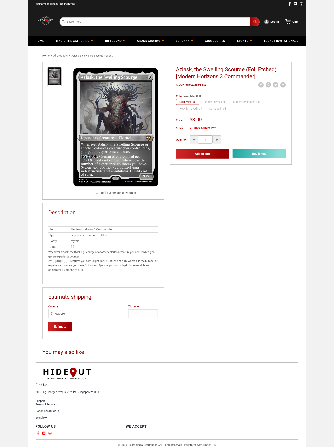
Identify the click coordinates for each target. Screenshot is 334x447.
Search (40, 417)
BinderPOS (209, 444)
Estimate (60, 327)
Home (40, 40)
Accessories (215, 40)
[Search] (255, 21)
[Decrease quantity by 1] (194, 140)
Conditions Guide (46, 411)
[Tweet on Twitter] (275, 85)
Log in (274, 21)
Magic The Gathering (73, 40)
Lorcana (183, 40)
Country (53, 306)
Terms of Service (46, 404)
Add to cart (202, 154)
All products (60, 55)
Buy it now (259, 154)
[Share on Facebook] (261, 85)
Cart (295, 21)
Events (243, 40)
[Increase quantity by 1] (217, 140)
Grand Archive (149, 40)
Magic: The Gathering (191, 85)
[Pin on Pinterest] (268, 85)
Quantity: (181, 139)
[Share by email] (283, 85)
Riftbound (114, 40)
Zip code (133, 306)
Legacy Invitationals (281, 40)
